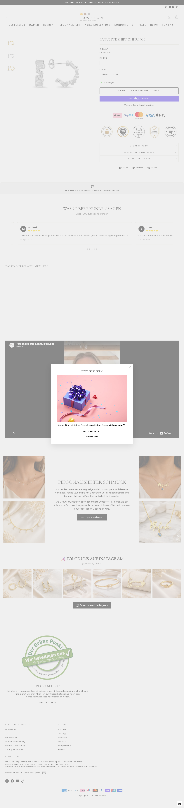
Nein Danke (92, 436)
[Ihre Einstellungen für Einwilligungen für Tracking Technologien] (179, 803)
